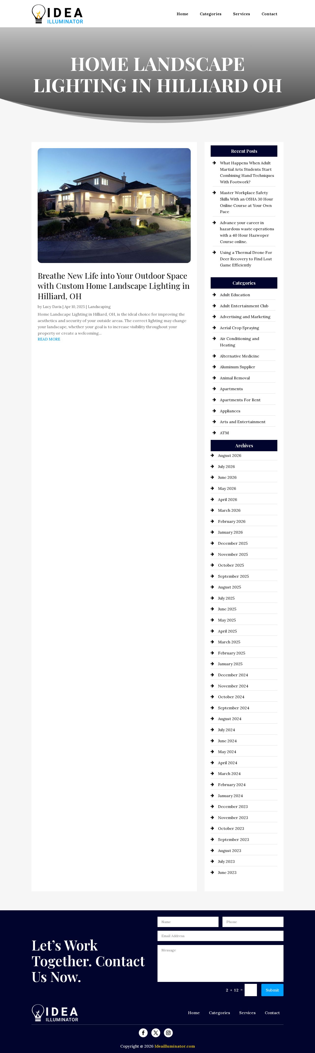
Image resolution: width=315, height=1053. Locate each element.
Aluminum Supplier (237, 366)
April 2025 (227, 631)
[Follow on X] (155, 1032)
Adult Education (235, 294)
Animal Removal (235, 377)
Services (241, 13)
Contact (269, 13)
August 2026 (229, 455)
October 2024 (231, 696)
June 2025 (227, 608)
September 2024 (233, 707)
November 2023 (233, 817)
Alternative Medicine (239, 356)
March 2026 (229, 510)
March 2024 (229, 773)
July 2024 (226, 729)
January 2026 (230, 532)
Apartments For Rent (240, 399)
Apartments (231, 388)
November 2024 (233, 685)
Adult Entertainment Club (244, 305)
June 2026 (227, 477)
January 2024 (230, 795)
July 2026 (226, 466)
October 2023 (231, 828)
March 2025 (229, 641)
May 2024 (227, 751)
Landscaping (99, 306)
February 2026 (231, 521)
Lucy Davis (52, 306)
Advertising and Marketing (245, 316)
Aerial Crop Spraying (239, 327)
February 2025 (231, 652)
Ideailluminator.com (175, 1046)
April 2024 (227, 762)
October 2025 (231, 565)
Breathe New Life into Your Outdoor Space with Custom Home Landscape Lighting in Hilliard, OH (113, 285)
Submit (272, 990)
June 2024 (227, 740)
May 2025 (227, 620)
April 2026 (227, 499)
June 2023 (227, 872)
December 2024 (233, 674)
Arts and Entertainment (243, 421)
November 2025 (233, 554)
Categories (210, 13)
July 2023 (226, 861)
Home (182, 13)
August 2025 (229, 587)
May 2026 (227, 488)
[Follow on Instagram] (168, 1032)
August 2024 (229, 718)
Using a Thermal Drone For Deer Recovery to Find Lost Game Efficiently (246, 258)
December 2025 (233, 543)
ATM (224, 432)
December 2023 (233, 806)
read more (49, 339)
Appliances (230, 410)
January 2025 (230, 663)
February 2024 (232, 784)
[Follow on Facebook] (143, 1032)
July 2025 (226, 598)
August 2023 (229, 850)
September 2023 (233, 839)
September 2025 (233, 576)
